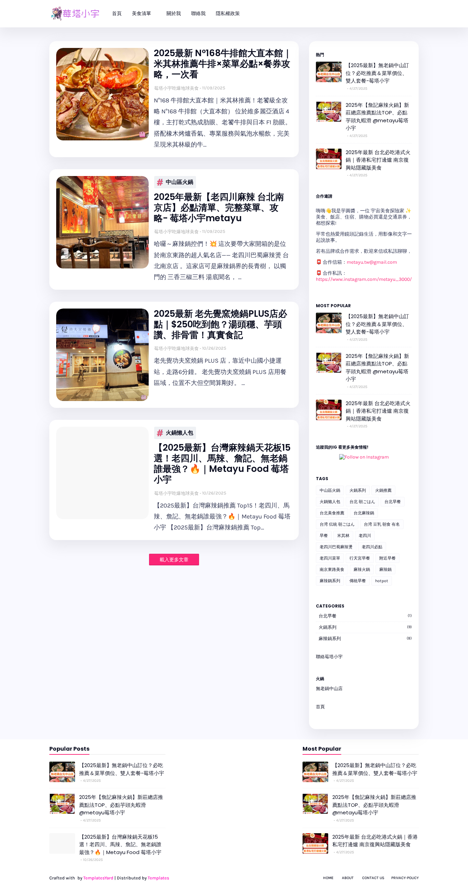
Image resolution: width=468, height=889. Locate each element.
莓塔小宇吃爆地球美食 (176, 88)
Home (328, 878)
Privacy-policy (405, 878)
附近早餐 (387, 558)
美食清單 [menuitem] (141, 13)
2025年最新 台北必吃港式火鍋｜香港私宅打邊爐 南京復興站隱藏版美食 (378, 160)
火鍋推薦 (383, 490)
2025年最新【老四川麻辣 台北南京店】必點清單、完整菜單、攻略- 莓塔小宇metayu (219, 208)
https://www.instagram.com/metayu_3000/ (364, 279)
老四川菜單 (330, 558)
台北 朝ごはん (362, 501)
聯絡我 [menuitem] (198, 13)
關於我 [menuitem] (174, 13)
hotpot (381, 580)
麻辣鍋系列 (330, 580)
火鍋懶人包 (179, 432)
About (348, 878)
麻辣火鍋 (362, 569)
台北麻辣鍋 (364, 513)
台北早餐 (392, 501)
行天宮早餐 (359, 558)
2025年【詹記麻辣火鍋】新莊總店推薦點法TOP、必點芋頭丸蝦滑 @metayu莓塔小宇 (377, 116)
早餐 (324, 535)
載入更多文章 (174, 560)
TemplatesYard (98, 877)
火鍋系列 (357, 490)
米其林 (343, 535)
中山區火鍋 (179, 182)
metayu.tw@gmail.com (372, 262)
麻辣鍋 (385, 569)
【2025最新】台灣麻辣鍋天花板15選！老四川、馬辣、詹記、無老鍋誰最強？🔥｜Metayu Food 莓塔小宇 (222, 463)
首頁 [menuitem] (117, 13)
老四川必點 (372, 546)
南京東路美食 (332, 569)
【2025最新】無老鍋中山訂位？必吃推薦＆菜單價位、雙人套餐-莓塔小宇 (377, 73)
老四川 (365, 535)
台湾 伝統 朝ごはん (337, 524)
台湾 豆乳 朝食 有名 (382, 524)
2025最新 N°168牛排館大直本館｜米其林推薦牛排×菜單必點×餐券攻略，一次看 (223, 64)
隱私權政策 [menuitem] (228, 13)
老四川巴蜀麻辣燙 (336, 546)
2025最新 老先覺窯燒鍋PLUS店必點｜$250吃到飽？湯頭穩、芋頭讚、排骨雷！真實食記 (220, 325)
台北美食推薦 (332, 513)
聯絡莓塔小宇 (329, 656)
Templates (158, 877)
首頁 (320, 706)
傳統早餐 (357, 580)
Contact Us (373, 878)
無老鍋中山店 (329, 688)
